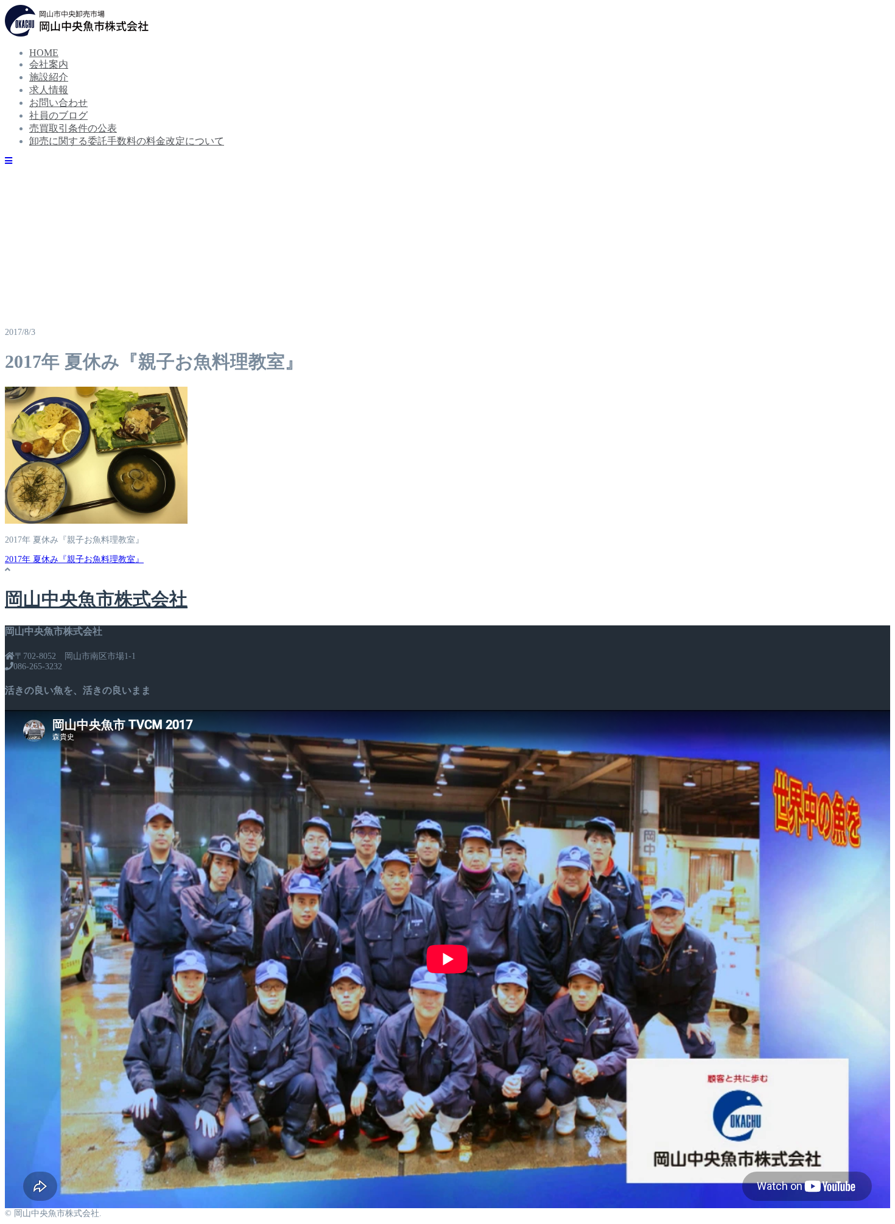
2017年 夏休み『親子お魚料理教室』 (74, 559)
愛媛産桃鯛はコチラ (91, 211)
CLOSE (166, 16)
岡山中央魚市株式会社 (96, 599)
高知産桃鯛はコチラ (91, 224)
